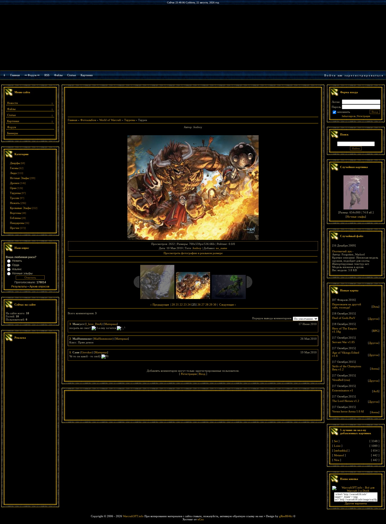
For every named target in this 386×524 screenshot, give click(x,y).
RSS (46, 75)
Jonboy (196, 248)
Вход (202, 373)
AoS (375, 391)
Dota (375, 306)
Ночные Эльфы (19, 178)
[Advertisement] (30, 423)
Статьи (11, 115)
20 (173, 304)
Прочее (14, 227)
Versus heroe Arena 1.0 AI (348, 411)
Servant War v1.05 (343, 342)
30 (214, 304)
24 (189, 304)
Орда (15, 264)
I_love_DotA (94, 324)
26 (199, 304)
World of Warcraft (110, 120)
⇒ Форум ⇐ (32, 75)
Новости (12, 102)
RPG (375, 330)
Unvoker (86, 352)
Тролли (14, 198)
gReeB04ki (286, 516)
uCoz (200, 519)
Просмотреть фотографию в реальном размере (193, 253)
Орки (13, 188)
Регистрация (189, 373)
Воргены (15, 212)
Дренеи (14, 183)
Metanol (339, 455)
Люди (13, 173)
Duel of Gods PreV (343, 317)
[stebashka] (341, 450)
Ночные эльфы (22, 273)
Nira (336, 460)
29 (210, 304)
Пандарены (17, 222)
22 (181, 304)
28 (206, 304)
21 (177, 304)
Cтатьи (71, 75)
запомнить (343, 111)
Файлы (58, 75)
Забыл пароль (349, 116)
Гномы (14, 168)
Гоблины (15, 217)
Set (336, 441)
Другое (373, 318)
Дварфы (15, 163)
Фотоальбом (88, 120)
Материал (111, 324)
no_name (221, 248)
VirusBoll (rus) (341, 379)
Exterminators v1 (342, 390)
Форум (11, 127)
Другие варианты (356, 503)
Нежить (15, 203)
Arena (374, 368)
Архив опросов (39, 286)
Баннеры (12, 133)
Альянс (17, 269)
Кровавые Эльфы (20, 207)
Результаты (19, 286)
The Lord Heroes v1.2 (345, 400)
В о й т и (329, 75)
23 (185, 304)
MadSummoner (103, 338)
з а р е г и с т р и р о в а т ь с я (364, 75)
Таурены (15, 193)
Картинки (87, 75)
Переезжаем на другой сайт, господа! (346, 306)
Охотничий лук (342, 251)
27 (203, 304)
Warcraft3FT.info (133, 516)
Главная (15, 75)
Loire (337, 445)
